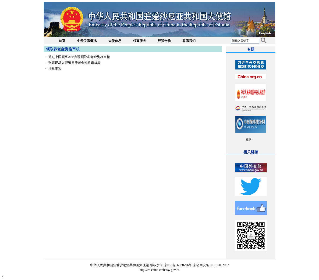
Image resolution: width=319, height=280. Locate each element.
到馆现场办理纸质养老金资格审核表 (74, 63)
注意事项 (54, 68)
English (265, 33)
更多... (250, 139)
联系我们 (189, 41)
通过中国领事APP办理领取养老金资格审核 (79, 57)
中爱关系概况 (87, 41)
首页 (62, 41)
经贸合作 (164, 41)
